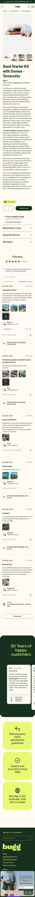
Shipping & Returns (10, 857)
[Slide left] (7, 33)
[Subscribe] (30, 838)
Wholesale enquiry (10, 859)
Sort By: (21, 281)
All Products (14, 11)
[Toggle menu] (2, 7)
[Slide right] (27, 33)
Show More (6, 302)
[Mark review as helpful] (30, 334)
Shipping (16, 83)
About (5, 869)
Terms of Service (9, 865)
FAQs (5, 854)
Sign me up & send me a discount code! (26, 889)
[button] (28, 261)
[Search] (29, 7)
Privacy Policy (8, 862)
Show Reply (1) (7, 329)
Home (5, 11)
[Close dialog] (33, 872)
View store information (13, 222)
